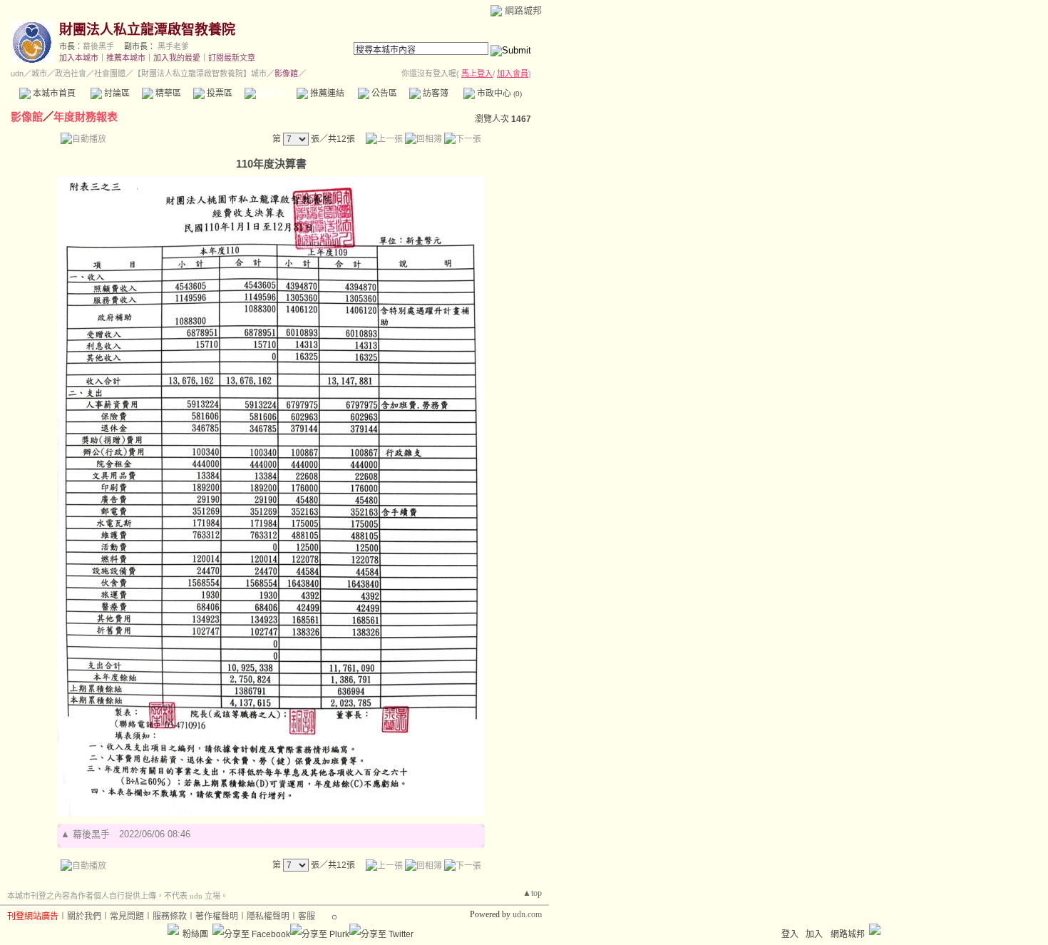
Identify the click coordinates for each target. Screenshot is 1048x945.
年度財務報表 (85, 117)
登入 (789, 934)
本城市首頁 (53, 93)
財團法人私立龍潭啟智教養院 (147, 29)
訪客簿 (434, 93)
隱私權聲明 (268, 916)
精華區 (167, 93)
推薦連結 (326, 93)
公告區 (383, 93)
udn (17, 73)
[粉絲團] (173, 929)
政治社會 (70, 73)
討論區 (116, 93)
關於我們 (84, 916)
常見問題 (127, 916)
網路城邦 (523, 10)
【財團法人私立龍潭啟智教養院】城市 (200, 73)
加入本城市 (78, 57)
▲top (532, 893)
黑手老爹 (173, 46)
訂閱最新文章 (231, 57)
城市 (39, 73)
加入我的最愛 (176, 57)
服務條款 (170, 916)
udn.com (527, 914)
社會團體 (109, 73)
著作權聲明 (216, 916)
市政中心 (498, 93)
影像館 (270, 93)
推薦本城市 (125, 57)
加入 (814, 934)
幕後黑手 (98, 46)
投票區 (218, 93)
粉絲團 (195, 934)
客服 (306, 916)
